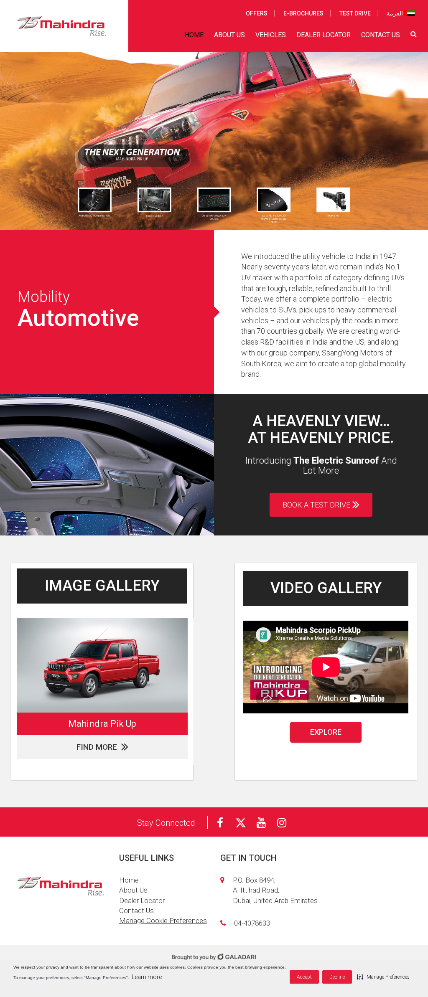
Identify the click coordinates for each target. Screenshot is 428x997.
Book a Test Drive (316, 504)
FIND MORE (96, 747)
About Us (133, 890)
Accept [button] (304, 977)
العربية (395, 13)
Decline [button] (337, 977)
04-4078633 (252, 923)
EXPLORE (325, 732)
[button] (383, 977)
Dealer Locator (142, 900)
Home (129, 880)
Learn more (147, 977)
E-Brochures (303, 13)
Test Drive (355, 13)
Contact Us (136, 910)
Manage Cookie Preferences (163, 920)
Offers (257, 13)
